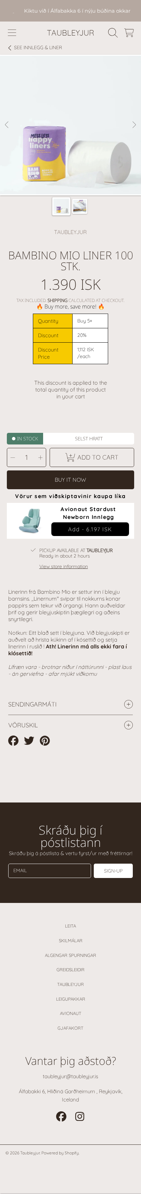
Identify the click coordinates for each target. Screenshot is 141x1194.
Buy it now (70, 479)
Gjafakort (70, 1028)
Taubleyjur (70, 984)
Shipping (57, 300)
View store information (63, 566)
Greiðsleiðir (70, 969)
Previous (7, 125)
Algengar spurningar (70, 955)
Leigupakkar (70, 999)
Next (134, 125)
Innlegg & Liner (38, 48)
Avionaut (70, 1013)
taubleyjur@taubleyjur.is (70, 1076)
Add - (90, 529)
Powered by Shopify (60, 1152)
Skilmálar (70, 940)
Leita (70, 926)
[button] (12, 32)
